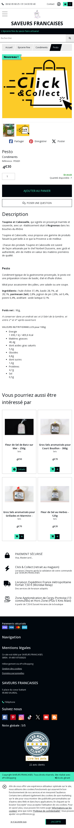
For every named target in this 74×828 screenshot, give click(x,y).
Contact (50, 4)
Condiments (41, 47)
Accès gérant (63, 777)
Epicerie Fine (24, 47)
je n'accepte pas (19, 821)
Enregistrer (40, 141)
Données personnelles (13, 673)
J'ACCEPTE (56, 821)
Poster (61, 141)
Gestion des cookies (12, 668)
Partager (19, 141)
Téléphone (9, 702)
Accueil (9, 47)
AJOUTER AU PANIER (37, 191)
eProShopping (9, 777)
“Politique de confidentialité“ (46, 810)
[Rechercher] (70, 38)
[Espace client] (59, 4)
